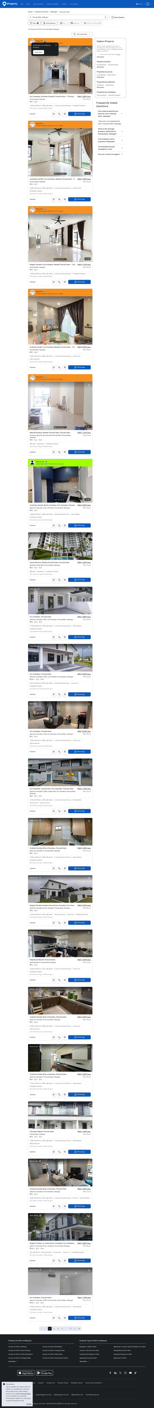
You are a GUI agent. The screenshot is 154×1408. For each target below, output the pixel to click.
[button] (56, 45)
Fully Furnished (101, 95)
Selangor (53, 12)
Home (30, 12)
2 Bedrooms (110, 85)
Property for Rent (41, 12)
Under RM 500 (101, 74)
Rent (28, 4)
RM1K (118, 54)
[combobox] (68, 17)
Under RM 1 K (111, 74)
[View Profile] (46, 41)
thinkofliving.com (92, 1395)
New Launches (38, 4)
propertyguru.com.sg (43, 1395)
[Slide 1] (55, 91)
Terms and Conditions (93, 1383)
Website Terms (77, 1383)
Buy (22, 4)
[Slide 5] (61, 91)
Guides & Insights (53, 4)
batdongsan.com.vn (61, 1395)
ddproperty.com (77, 1395)
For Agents (74, 4)
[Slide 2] (56, 91)
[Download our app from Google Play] (44, 1373)
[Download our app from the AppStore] (25, 1373)
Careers (41, 1383)
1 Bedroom (100, 85)
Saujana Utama (113, 64)
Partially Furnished (114, 95)
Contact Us (50, 1383)
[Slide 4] (60, 91)
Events (64, 4)
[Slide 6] (63, 91)
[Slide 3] (58, 91)
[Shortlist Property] (89, 49)
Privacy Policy (62, 1383)
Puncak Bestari (101, 64)
